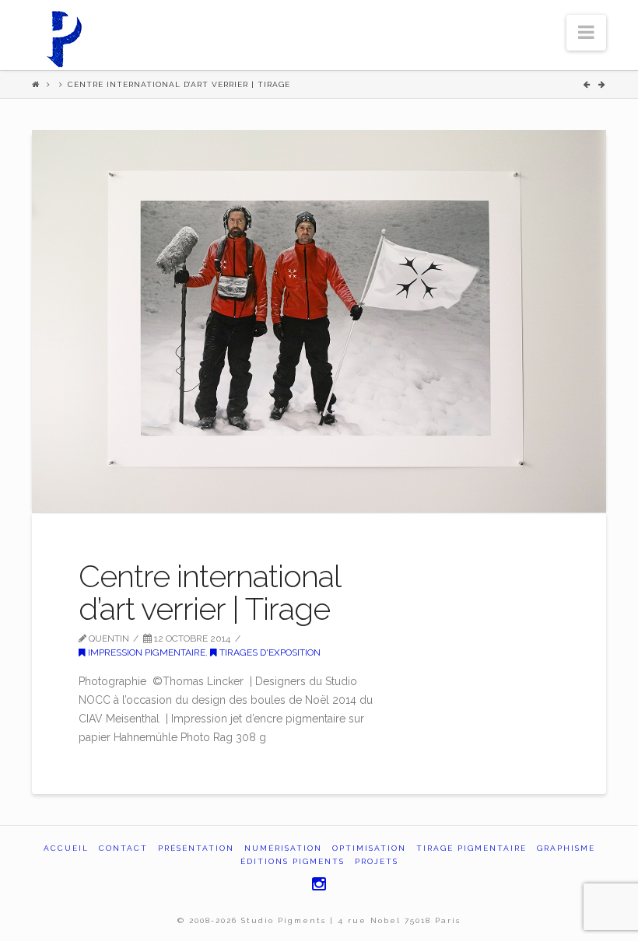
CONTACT (123, 848)
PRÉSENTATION (196, 848)
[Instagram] (319, 884)
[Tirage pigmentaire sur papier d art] (63, 36)
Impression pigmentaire (145, 652)
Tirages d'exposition (269, 652)
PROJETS (376, 861)
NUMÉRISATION (283, 848)
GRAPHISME (566, 848)
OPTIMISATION (369, 848)
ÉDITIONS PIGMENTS (292, 861)
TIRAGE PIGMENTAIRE (471, 848)
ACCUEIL (66, 848)
